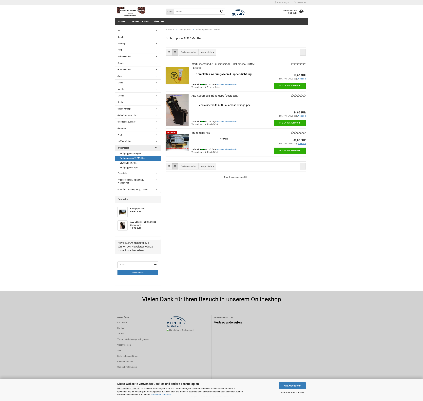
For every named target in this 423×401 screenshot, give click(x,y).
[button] (169, 52)
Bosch (120, 37)
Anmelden (138, 273)
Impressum (122, 322)
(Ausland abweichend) (226, 84)
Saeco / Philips (124, 109)
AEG (119, 30)
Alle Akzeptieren (292, 385)
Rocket (120, 102)
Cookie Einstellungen (127, 367)
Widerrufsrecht (124, 345)
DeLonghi (121, 43)
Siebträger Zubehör (126, 122)
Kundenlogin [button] (282, 2)
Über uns (159, 21)
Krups (120, 82)
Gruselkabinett (140, 21)
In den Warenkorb (290, 86)
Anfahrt (122, 21)
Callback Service (125, 361)
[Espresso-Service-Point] (139, 11)
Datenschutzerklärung (161, 394)
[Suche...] (222, 12)
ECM (119, 50)
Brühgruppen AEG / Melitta (132, 158)
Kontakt (121, 328)
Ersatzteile (122, 173)
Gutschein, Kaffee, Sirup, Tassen (132, 189)
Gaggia (120, 63)
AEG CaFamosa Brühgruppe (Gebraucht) (215, 95)
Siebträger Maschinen (127, 115)
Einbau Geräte (124, 56)
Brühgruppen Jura (128, 163)
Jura (119, 76)
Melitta (120, 89)
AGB (119, 350)
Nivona (120, 95)
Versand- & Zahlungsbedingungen (133, 339)
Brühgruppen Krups (129, 167)
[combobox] (189, 52)
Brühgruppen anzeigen (130, 153)
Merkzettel (301, 2)
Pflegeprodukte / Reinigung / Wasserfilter (130, 181)
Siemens (121, 128)
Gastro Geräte (124, 69)
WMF (119, 135)
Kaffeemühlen (124, 141)
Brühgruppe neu (201, 132)
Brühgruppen (123, 148)
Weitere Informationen (292, 392)
